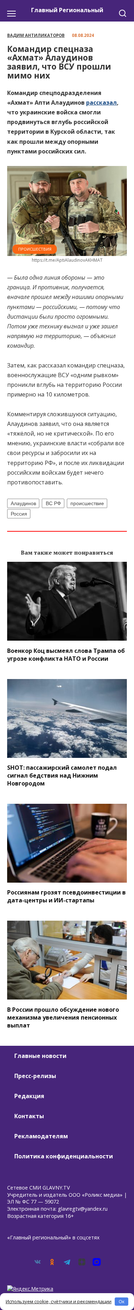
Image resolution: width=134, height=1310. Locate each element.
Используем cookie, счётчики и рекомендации (58, 1301)
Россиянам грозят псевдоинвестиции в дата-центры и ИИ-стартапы (66, 896)
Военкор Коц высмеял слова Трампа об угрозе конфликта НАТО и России (66, 654)
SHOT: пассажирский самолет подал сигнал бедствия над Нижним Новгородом (62, 775)
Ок (122, 1301)
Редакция (29, 1096)
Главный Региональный (67, 10)
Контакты (29, 1116)
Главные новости (40, 1056)
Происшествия (34, 249)
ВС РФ (53, 503)
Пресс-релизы (35, 1076)
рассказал (101, 102)
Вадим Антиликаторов (36, 35)
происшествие (87, 503)
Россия (19, 514)
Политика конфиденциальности (63, 1156)
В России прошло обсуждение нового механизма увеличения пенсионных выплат (63, 1017)
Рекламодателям (41, 1136)
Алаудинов (23, 503)
